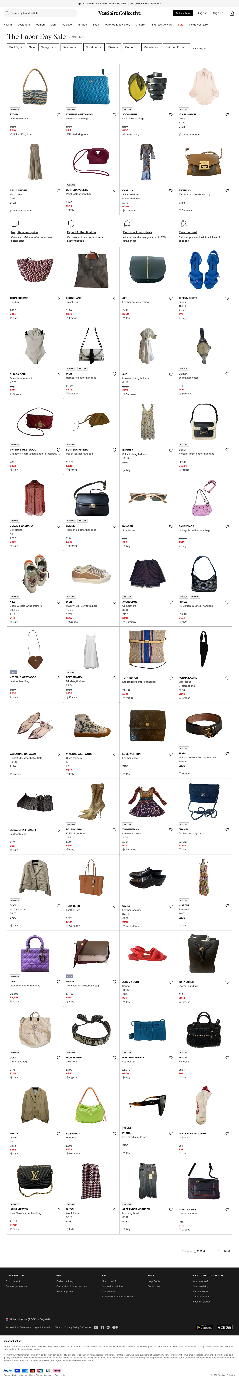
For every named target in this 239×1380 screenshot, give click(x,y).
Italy (64, 1375)
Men (53, 25)
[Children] (149, 24)
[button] (231, 13)
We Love (66, 25)
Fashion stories (201, 1301)
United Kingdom (19, 1375)
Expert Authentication (81, 232)
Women (40, 25)
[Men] (58, 24)
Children (141, 25)
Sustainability (201, 1286)
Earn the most (188, 232)
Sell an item (183, 13)
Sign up (218, 13)
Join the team (201, 1296)
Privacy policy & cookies (77, 1327)
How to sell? (109, 1281)
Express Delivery (162, 25)
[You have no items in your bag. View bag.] (231, 13)
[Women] (47, 24)
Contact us (153, 1286)
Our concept (13, 1281)
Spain (57, 1375)
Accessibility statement (18, 1327)
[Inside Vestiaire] (210, 24)
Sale (180, 25)
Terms (58, 1327)
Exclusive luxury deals (137, 232)
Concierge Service (16, 1286)
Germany (48, 1375)
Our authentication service (71, 1286)
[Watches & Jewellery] (133, 24)
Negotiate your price (24, 232)
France (6, 1375)
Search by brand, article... (25, 13)
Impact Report (201, 1291)
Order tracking (64, 1281)
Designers (23, 25)
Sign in (203, 13)
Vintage (82, 25)
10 (219, 1251)
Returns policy (64, 1291)
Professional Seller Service (117, 1296)
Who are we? (200, 1281)
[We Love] (74, 24)
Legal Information (43, 1327)
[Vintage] (89, 24)
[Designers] (32, 24)
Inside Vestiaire (198, 25)
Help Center (154, 1281)
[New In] (14, 24)
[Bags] (101, 24)
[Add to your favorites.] (58, 115)
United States (35, 1375)
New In (7, 25)
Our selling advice (112, 1286)
